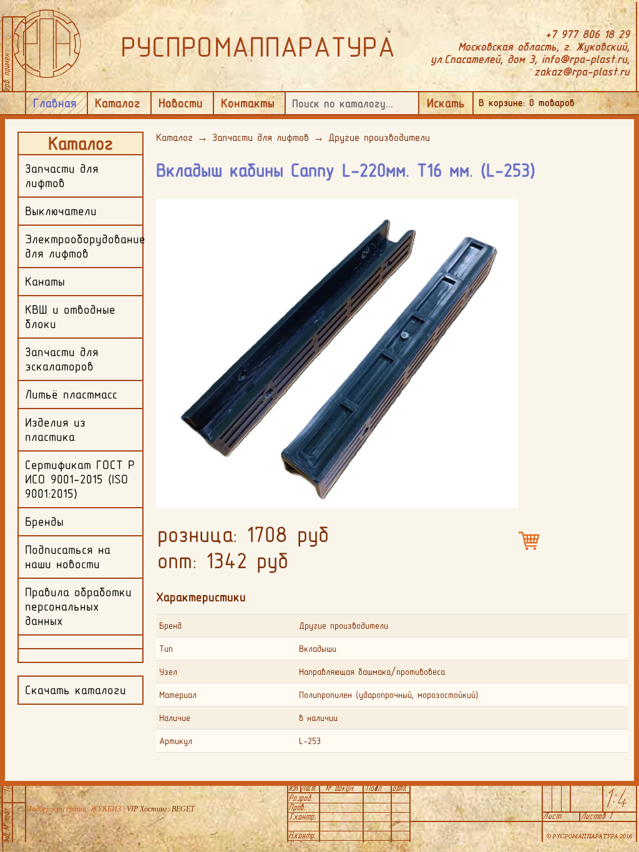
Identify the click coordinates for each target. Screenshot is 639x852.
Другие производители (379, 137)
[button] (507, 208)
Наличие (174, 718)
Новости (181, 103)
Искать (446, 103)
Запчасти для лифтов (260, 137)
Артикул (175, 741)
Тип (166, 649)
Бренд (170, 626)
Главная (55, 103)
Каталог (117, 103)
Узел (168, 672)
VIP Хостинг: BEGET (161, 809)
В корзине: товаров (527, 102)
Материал (178, 695)
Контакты (248, 103)
